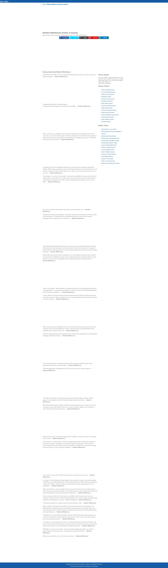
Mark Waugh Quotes (107, 156)
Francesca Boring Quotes (109, 105)
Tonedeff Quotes (106, 121)
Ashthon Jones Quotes (108, 94)
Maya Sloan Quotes (107, 108)
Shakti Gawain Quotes (108, 117)
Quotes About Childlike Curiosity (110, 140)
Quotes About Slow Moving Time (110, 138)
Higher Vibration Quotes (108, 152)
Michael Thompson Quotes (109, 110)
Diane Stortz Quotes (107, 103)
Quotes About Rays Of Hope (109, 142)
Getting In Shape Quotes (108, 147)
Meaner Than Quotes (107, 158)
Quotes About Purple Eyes (109, 136)
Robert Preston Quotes (108, 112)
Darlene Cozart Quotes (108, 99)
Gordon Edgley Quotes (108, 149)
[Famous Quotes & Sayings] (4, 2)
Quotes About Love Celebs (109, 129)
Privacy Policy (74, 566)
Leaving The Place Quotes (109, 154)
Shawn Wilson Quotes (108, 119)
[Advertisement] (84, 18)
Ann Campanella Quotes (108, 92)
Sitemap (95, 566)
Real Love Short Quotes (108, 161)
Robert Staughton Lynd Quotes (110, 114)
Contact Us (88, 566)
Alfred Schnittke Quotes (108, 90)
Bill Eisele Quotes (106, 96)
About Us (81, 566)
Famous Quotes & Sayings (83, 564)
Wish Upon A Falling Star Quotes (111, 163)
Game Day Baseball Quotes (109, 145)
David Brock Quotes (107, 101)
